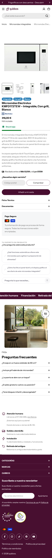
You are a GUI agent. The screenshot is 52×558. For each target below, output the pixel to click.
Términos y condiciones (12, 544)
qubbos (12, 553)
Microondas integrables (20, 24)
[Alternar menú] (3, 9)
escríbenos (32, 417)
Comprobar (38, 183)
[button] (2, 2)
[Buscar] (46, 15)
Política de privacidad (35, 544)
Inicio (4, 24)
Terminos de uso (32, 502)
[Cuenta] (43, 9)
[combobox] (26, 16)
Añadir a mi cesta (26, 192)
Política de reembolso (11, 548)
